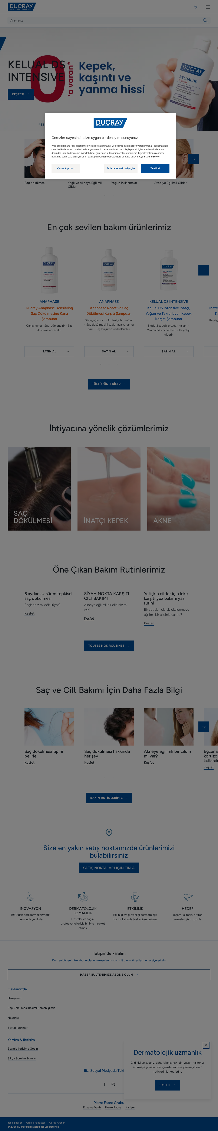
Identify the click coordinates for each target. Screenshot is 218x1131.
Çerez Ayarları (66, 168)
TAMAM (155, 168)
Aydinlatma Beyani (149, 156)
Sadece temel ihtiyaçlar (121, 168)
